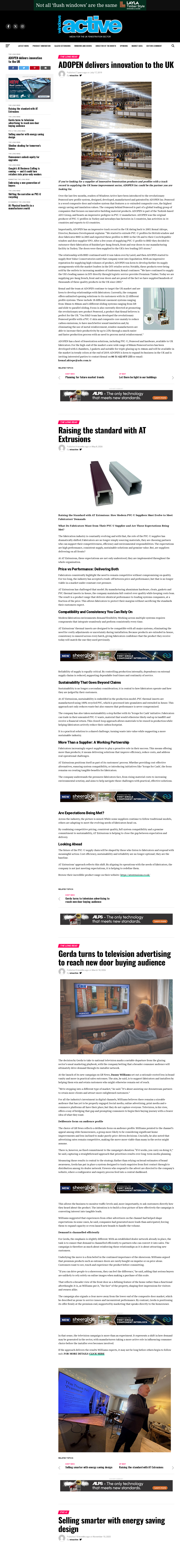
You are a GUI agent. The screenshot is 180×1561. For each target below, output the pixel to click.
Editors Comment (154, 45)
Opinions (124, 45)
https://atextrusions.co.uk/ (135, 874)
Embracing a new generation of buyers (24, 184)
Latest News (23, 45)
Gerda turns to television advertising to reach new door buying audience (23, 123)
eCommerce (13, 202)
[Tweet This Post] (24, 68)
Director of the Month (106, 45)
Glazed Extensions (62, 45)
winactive (74, 75)
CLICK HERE (96, 1353)
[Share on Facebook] (13, 68)
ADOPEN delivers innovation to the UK (25, 59)
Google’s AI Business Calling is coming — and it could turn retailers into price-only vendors (24, 171)
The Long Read (14, 54)
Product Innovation (41, 45)
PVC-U (10, 131)
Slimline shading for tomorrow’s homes (24, 147)
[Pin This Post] (35, 68)
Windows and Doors (83, 45)
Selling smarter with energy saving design (26, 136)
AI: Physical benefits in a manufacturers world (21, 207)
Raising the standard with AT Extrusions (23, 110)
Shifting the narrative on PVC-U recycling (24, 195)
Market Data (137, 45)
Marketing (12, 179)
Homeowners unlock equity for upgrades (23, 158)
